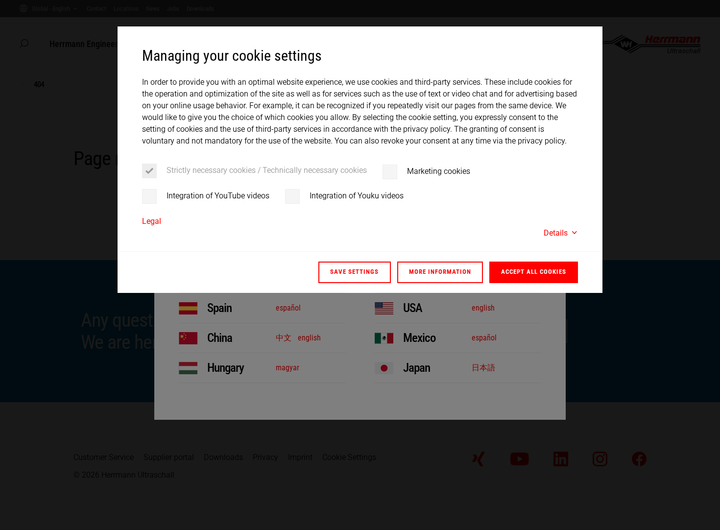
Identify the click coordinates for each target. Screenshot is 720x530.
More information (440, 271)
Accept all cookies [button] (533, 271)
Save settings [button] (354, 271)
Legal (151, 221)
